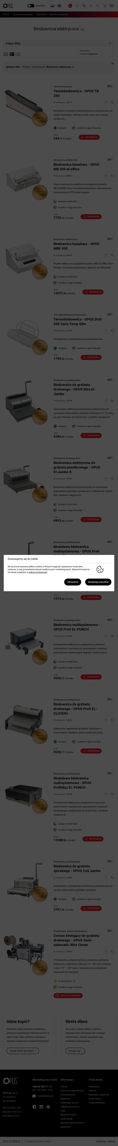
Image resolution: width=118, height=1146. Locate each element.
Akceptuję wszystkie (98, 582)
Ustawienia (72, 582)
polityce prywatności (38, 572)
